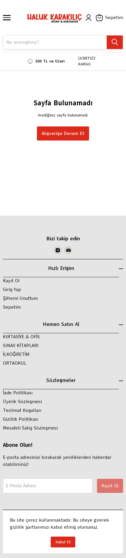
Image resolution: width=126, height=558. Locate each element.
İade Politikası (18, 393)
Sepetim (12, 307)
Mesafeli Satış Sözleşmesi (30, 428)
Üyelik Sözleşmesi (22, 401)
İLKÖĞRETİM (16, 354)
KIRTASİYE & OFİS (21, 337)
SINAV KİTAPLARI (21, 345)
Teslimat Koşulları (22, 410)
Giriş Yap (12, 289)
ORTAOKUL (14, 363)
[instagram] (58, 250)
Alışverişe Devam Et (63, 133)
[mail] (68, 250)
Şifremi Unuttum (20, 298)
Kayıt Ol (11, 281)
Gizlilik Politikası (20, 419)
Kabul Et (63, 542)
